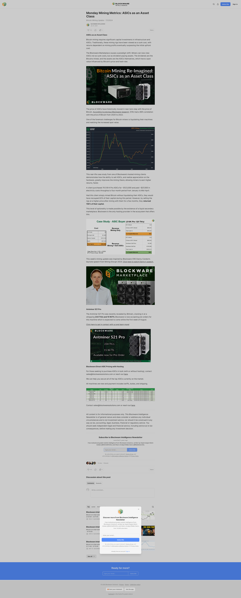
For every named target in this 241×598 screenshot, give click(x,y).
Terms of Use (129, 544)
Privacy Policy (134, 546)
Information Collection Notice (120, 546)
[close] (138, 509)
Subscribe (120, 540)
